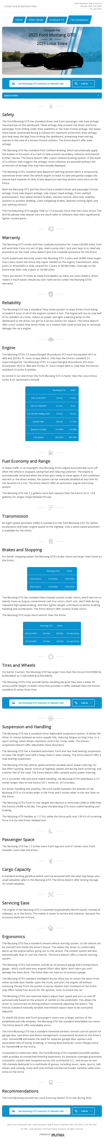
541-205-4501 (96, 9)
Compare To (56, 19)
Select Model (36, 19)
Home (19, 19)
